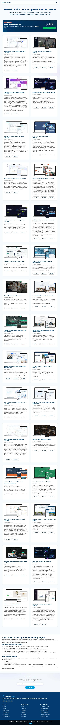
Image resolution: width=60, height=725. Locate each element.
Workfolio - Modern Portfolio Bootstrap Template (44, 220)
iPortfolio (24, 708)
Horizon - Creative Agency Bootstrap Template (43, 178)
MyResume (24, 716)
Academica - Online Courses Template (42, 481)
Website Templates (44, 708)
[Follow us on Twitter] (4, 701)
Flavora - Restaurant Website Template (42, 439)
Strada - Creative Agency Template (12, 295)
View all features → (7, 29)
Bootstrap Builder (6, 716)
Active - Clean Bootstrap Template (12, 604)
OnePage (24, 710)
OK (30, 723)
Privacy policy (5, 714)
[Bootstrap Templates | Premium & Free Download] (30, 696)
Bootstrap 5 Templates (45, 706)
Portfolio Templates (44, 712)
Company (24, 714)
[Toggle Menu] (56, 2)
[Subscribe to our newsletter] (11, 701)
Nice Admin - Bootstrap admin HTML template (15, 178)
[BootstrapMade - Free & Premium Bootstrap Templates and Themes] (6, 2)
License (4, 708)
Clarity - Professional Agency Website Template (44, 92)
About (4, 706)
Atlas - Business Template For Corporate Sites (43, 295)
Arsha (23, 706)
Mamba (23, 712)
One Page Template (44, 710)
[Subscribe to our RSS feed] (9, 701)
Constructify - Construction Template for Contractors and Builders (13, 482)
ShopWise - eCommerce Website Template (14, 261)
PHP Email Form (6, 710)
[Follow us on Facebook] (6, 701)
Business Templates (44, 716)
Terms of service (6, 712)
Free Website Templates (45, 714)
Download (15, 70)
